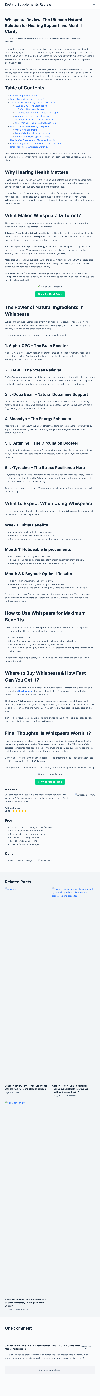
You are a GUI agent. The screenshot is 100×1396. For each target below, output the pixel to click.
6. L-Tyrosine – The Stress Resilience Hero (36, 123)
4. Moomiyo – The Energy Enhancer (32, 116)
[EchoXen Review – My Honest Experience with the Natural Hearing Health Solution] (26, 984)
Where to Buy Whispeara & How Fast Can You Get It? (36, 143)
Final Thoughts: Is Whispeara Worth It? (29, 147)
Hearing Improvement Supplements (67, 38)
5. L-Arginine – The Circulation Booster (34, 119)
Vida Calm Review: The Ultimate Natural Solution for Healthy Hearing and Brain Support (25, 1302)
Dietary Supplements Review (28, 4)
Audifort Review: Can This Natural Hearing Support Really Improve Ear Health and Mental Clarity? (70, 1088)
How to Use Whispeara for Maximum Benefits (32, 140)
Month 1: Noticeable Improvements (32, 133)
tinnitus (12, 384)
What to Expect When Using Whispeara (29, 126)
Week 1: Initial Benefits (26, 129)
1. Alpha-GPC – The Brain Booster (31, 105)
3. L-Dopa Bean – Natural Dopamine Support (37, 112)
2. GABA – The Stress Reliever (30, 109)
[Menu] (94, 4)
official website (25, 691)
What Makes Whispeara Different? (27, 99)
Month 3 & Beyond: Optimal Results (32, 136)
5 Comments (71, 1096)
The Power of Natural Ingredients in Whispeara (33, 102)
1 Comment (9, 41)
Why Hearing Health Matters (24, 95)
